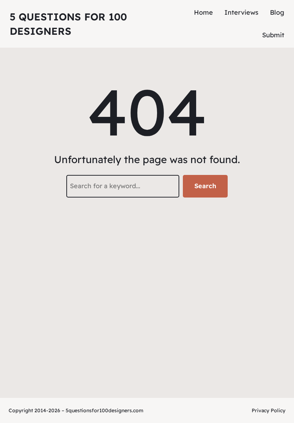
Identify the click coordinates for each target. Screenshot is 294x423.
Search (205, 186)
